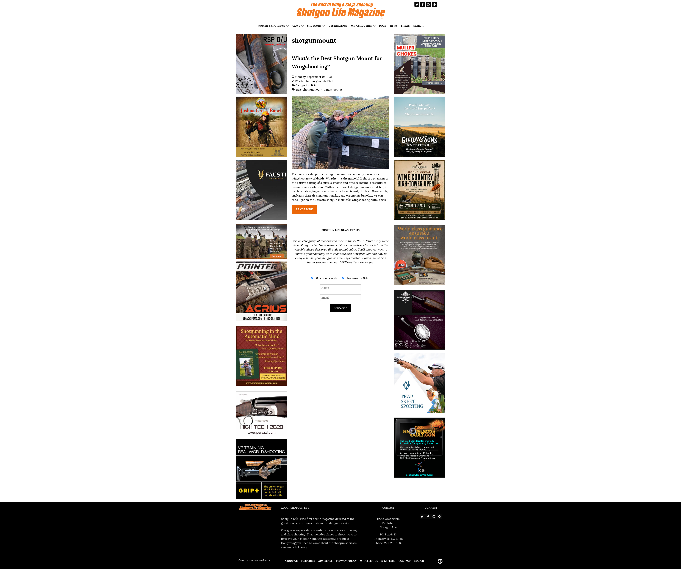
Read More (304, 209)
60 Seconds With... (326, 278)
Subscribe (340, 308)
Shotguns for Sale (357, 278)
